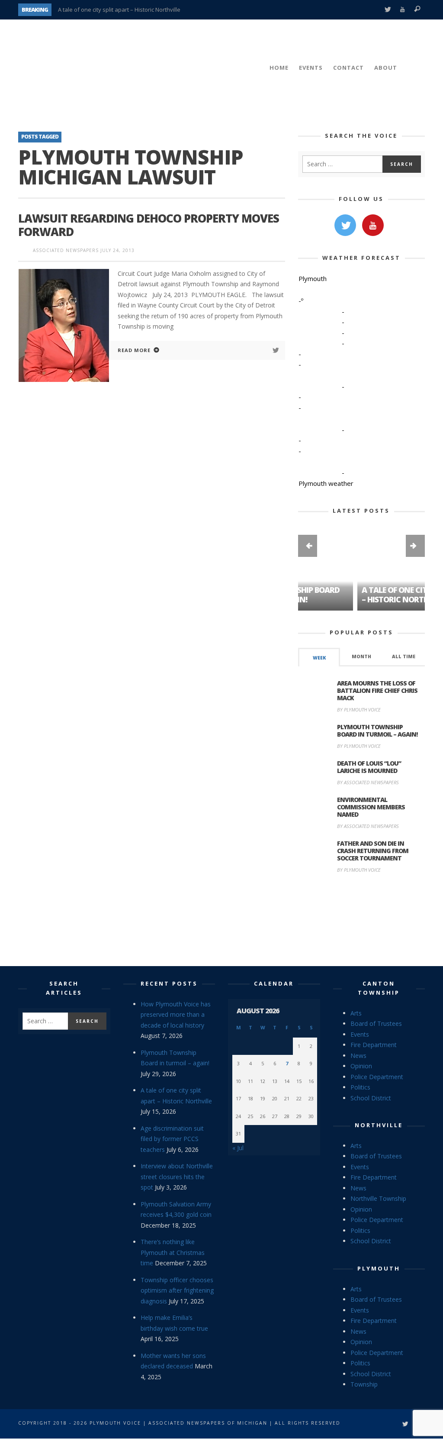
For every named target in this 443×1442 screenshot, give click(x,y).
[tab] (319, 657)
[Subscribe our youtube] (373, 225)
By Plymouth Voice (359, 709)
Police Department (376, 1077)
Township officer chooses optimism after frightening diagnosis (177, 1290)
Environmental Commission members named (371, 806)
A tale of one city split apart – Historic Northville (119, 9)
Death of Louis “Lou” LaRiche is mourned (369, 767)
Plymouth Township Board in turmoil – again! (377, 730)
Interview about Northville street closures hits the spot (177, 1176)
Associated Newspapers (66, 250)
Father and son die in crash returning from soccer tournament (372, 850)
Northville (379, 1125)
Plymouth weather (326, 483)
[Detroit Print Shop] (361, 921)
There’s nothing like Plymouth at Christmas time (173, 1252)
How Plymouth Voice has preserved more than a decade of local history (176, 1014)
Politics (360, 1087)
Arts (356, 1013)
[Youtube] (402, 9)
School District (370, 1098)
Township (364, 1384)
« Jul (238, 1148)
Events (359, 1034)
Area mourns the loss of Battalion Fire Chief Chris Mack (377, 690)
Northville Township (378, 1198)
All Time (403, 656)
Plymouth (378, 1268)
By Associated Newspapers (368, 782)
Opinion (361, 1066)
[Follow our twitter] (345, 225)
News (358, 1055)
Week (319, 658)
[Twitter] (387, 9)
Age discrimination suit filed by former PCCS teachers (172, 1139)
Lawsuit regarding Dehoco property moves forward (148, 224)
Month (361, 656)
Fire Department (373, 1045)
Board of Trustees (376, 1023)
